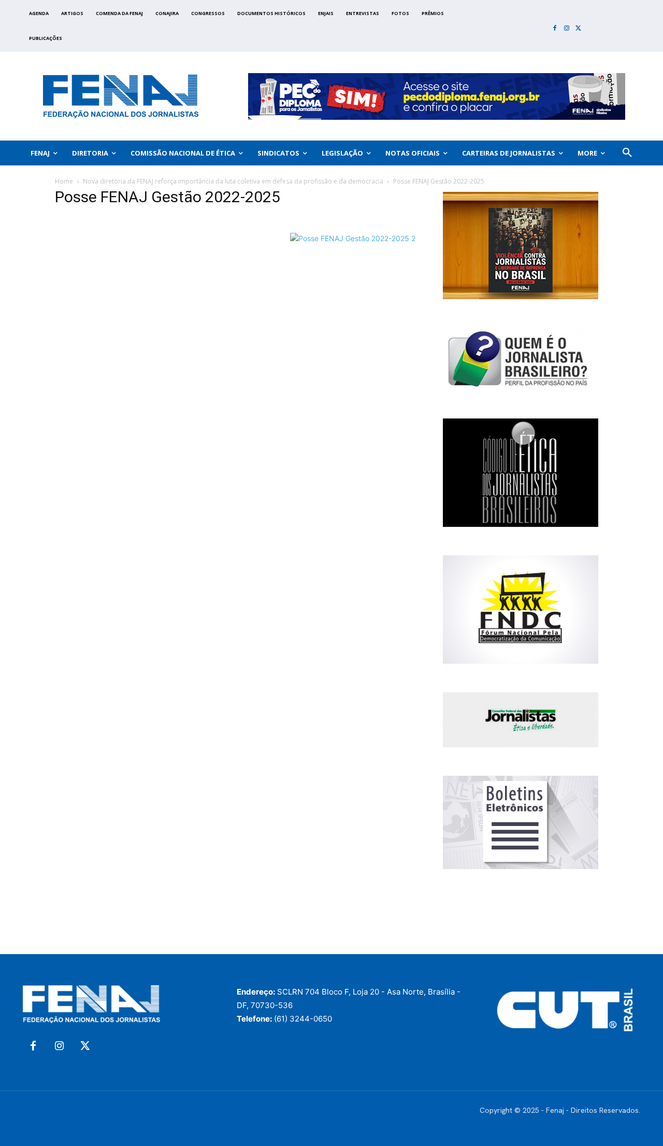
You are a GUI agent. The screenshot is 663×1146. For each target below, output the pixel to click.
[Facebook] (555, 29)
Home (64, 181)
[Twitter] (578, 29)
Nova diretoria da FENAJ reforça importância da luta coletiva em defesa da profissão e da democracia (233, 181)
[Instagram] (567, 29)
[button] (627, 153)
